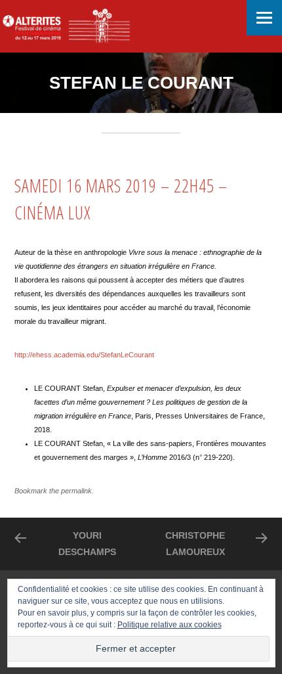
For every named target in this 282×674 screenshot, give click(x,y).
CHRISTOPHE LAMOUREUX (195, 543)
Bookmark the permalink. (54, 491)
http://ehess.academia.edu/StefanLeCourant (84, 355)
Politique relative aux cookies (169, 624)
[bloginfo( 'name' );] (65, 26)
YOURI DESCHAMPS (87, 543)
